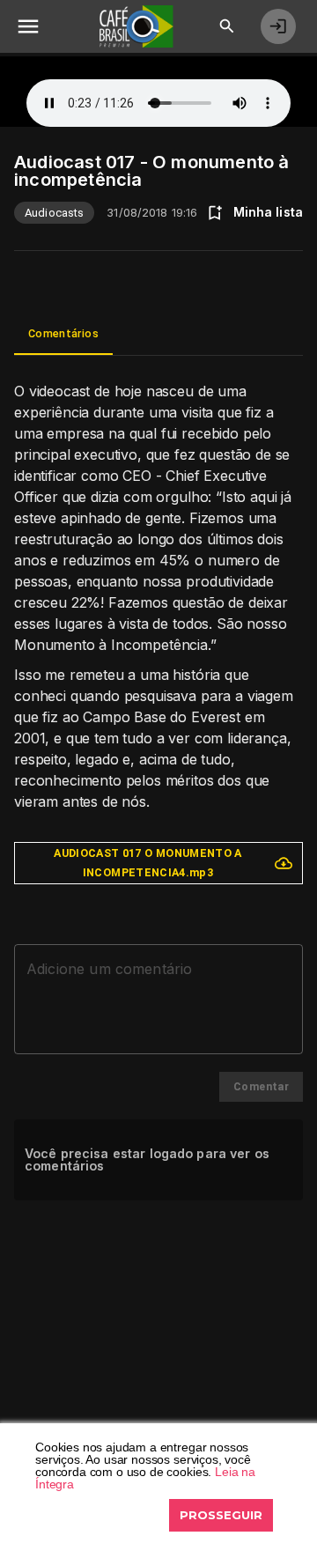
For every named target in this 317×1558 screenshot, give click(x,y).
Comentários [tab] (63, 333)
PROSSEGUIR (221, 1515)
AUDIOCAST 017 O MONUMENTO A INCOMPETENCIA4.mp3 (148, 862)
